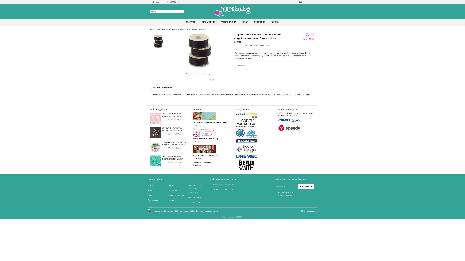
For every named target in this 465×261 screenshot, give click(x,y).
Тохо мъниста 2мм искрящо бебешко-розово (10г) (175, 115)
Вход (150, 195)
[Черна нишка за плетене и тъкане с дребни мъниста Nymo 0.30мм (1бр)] (200, 68)
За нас (150, 190)
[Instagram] (309, 2)
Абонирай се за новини (202, 162)
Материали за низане (163, 29)
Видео (275, 22)
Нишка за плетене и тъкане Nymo (196, 29)
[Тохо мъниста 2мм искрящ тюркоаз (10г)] (155, 161)
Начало (152, 29)
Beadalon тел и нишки (178, 29)
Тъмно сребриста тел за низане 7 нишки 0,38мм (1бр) (174, 143)
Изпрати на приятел (192, 74)
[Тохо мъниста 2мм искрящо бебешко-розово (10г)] (155, 118)
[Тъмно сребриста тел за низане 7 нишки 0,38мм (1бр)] (155, 146)
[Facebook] (306, 2)
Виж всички (197, 165)
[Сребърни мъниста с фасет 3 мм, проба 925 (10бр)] (155, 132)
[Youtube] (223, 194)
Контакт (171, 185)
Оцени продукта (207, 74)
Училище (259, 22)
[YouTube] (313, 2)
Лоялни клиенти (194, 198)
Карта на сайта (193, 193)
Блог (245, 22)
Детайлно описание (162, 87)
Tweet (211, 80)
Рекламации (172, 190)
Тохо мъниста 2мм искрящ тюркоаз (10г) (172, 158)
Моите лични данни (309, 211)
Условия (171, 200)
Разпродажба (228, 22)
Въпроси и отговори (176, 195)
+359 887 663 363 (172, 2)
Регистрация (153, 200)
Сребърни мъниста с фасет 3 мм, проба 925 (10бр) (173, 129)
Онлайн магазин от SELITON (232, 217)
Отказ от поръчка (195, 202)
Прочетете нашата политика (207, 211)
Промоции (208, 22)
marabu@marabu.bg (226, 185)
